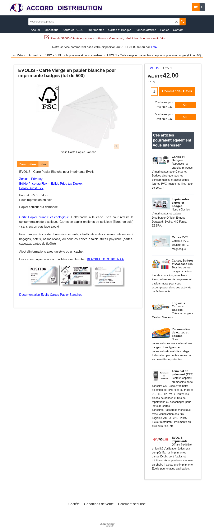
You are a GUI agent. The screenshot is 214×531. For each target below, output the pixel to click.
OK (185, 104)
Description (27, 164)
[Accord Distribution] (56, 7)
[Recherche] (183, 21)
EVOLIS (153, 68)
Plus (43, 164)
